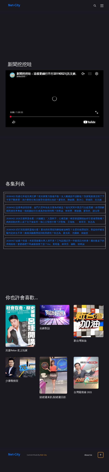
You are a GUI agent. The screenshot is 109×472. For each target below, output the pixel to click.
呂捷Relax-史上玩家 (17, 350)
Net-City (43, 455)
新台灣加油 (80, 340)
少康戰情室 (12, 380)
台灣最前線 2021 (83, 392)
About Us (88, 455)
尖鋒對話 (45, 328)
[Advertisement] (54, 41)
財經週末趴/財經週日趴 (53, 397)
